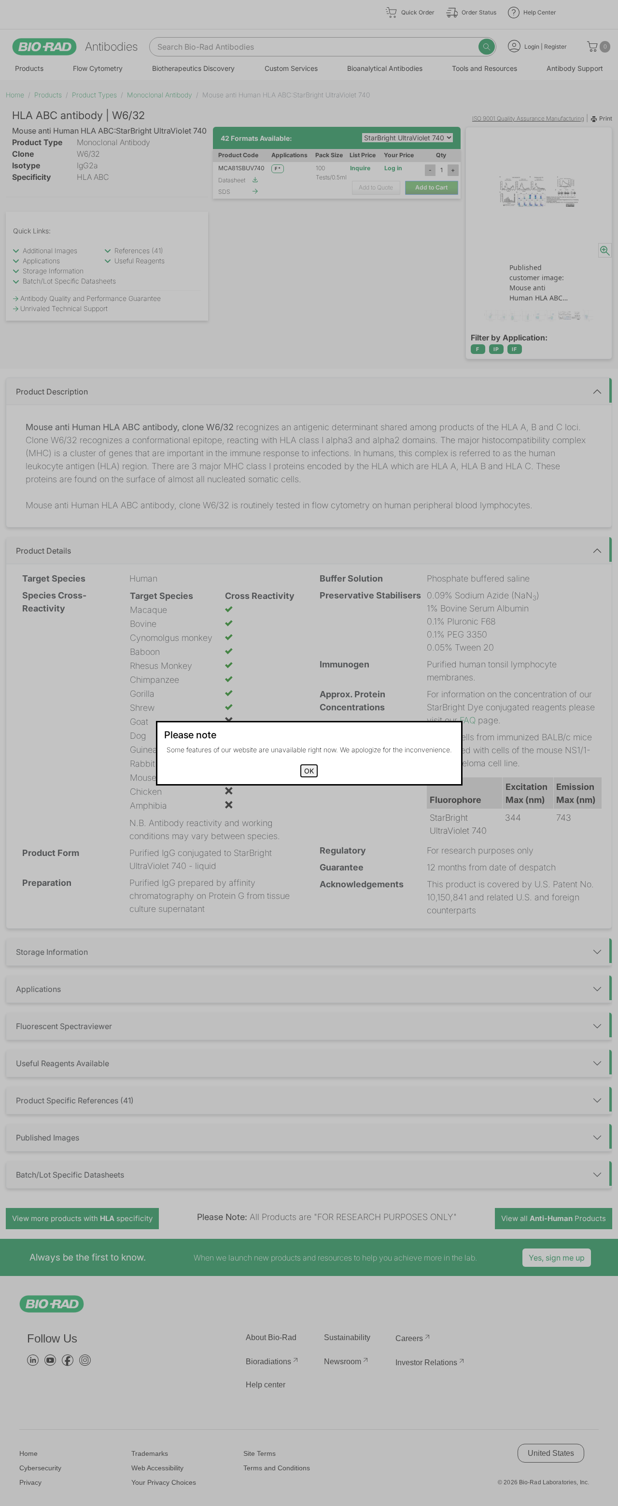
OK (309, 771)
